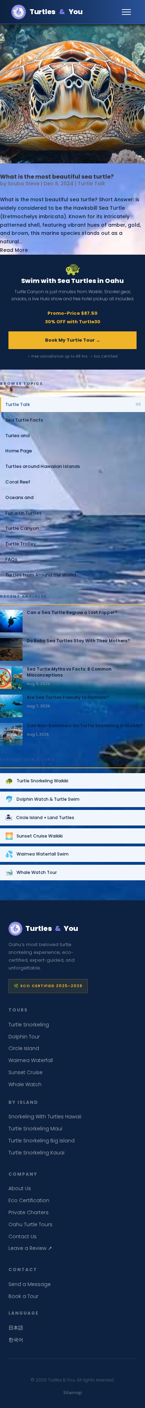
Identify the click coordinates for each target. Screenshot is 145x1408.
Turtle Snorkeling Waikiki (36, 780)
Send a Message (29, 1284)
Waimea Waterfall (30, 1060)
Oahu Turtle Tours (30, 1224)
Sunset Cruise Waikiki (34, 836)
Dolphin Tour (24, 1036)
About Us (19, 1188)
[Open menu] (127, 12)
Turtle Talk (91, 183)
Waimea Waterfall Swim (37, 854)
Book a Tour (23, 1296)
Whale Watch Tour (31, 872)
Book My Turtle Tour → (72, 340)
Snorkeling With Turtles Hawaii (44, 1116)
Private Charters (28, 1212)
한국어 (15, 1339)
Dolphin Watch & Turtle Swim (42, 799)
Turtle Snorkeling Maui (35, 1128)
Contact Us (22, 1236)
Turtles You (56, 12)
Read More (14, 250)
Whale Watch (25, 1084)
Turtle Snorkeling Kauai (36, 1152)
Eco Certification (28, 1200)
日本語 (15, 1327)
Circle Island (23, 1048)
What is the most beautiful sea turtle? (57, 177)
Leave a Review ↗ (30, 1248)
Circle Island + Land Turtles (39, 817)
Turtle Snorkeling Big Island (41, 1140)
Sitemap (72, 1393)
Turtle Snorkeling (28, 1024)
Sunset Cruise (25, 1072)
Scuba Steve (23, 183)
